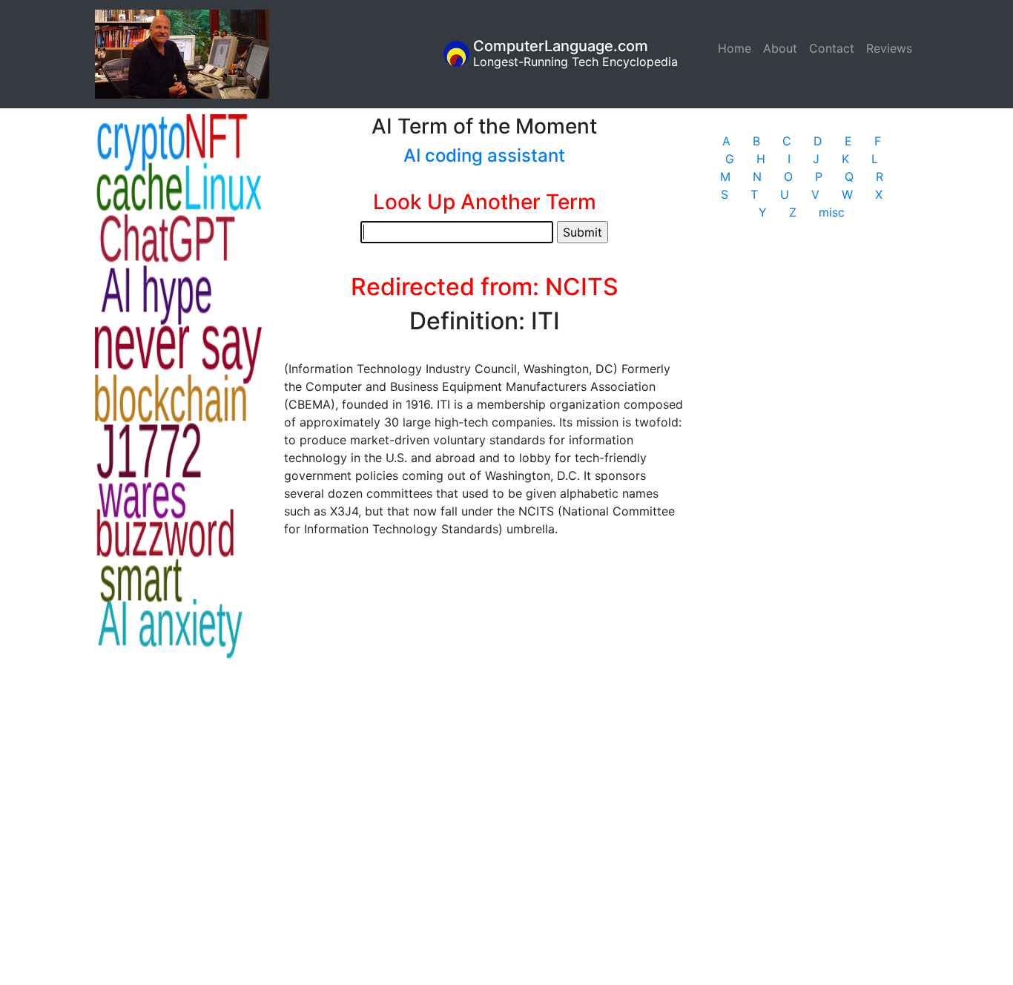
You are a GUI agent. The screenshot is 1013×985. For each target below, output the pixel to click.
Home (737, 48)
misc (832, 212)
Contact (831, 48)
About (780, 48)
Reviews (889, 48)
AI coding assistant (484, 155)
